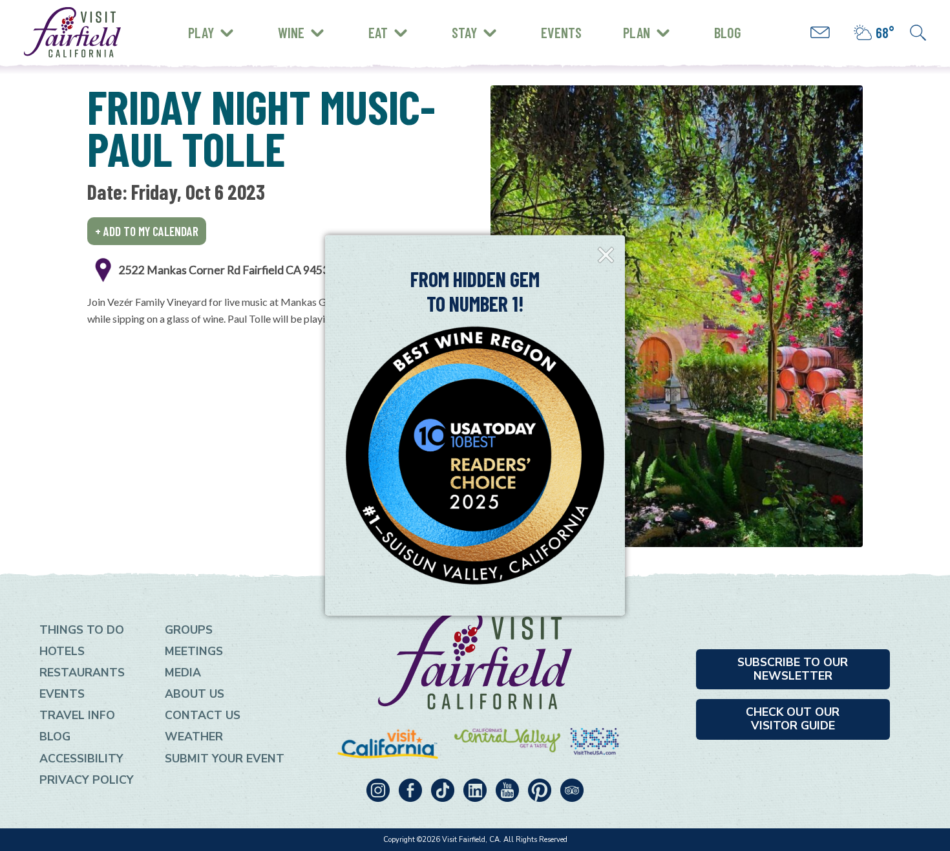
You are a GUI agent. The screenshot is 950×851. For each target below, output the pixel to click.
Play (201, 32)
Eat (378, 32)
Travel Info (77, 715)
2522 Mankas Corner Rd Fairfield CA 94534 (227, 270)
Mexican (218, 20)
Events (561, 32)
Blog (727, 32)
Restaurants (82, 672)
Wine (291, 32)
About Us (194, 694)
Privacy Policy (86, 780)
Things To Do (81, 630)
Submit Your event (224, 758)
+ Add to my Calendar (146, 231)
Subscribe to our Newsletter (792, 669)
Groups (189, 630)
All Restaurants (240, 41)
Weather (194, 736)
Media (183, 672)
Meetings (194, 651)
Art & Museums (274, 22)
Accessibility (81, 758)
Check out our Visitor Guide (792, 718)
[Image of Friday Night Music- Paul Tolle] (677, 316)
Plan (636, 32)
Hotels (62, 651)
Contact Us (202, 715)
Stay (464, 32)
